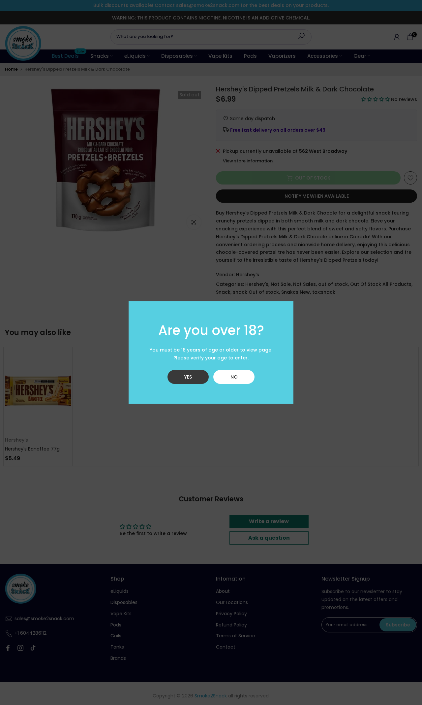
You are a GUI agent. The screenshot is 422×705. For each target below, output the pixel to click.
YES (188, 377)
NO (234, 377)
